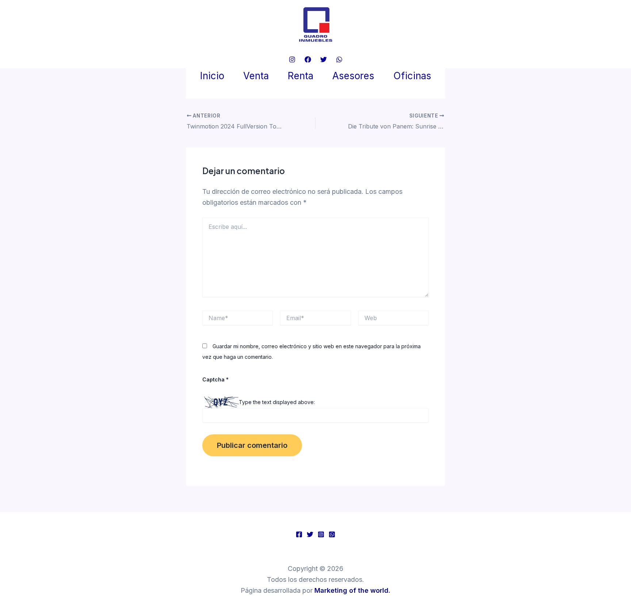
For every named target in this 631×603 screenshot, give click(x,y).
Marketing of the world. (352, 590)
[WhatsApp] (339, 59)
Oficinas (412, 75)
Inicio (212, 75)
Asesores (353, 75)
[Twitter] (323, 59)
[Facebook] (308, 59)
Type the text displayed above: (277, 402)
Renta (300, 75)
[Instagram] (292, 59)
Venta (256, 75)
